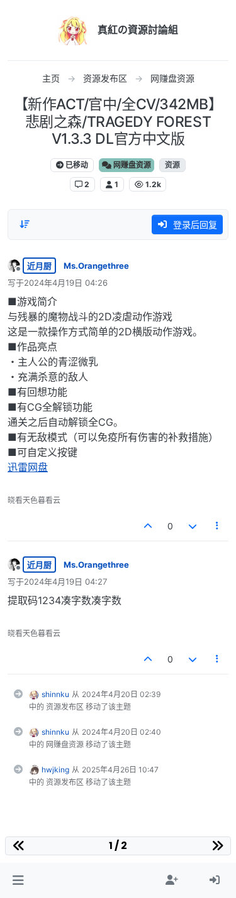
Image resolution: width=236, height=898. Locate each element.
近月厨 (39, 266)
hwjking (55, 769)
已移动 (76, 165)
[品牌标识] (73, 30)
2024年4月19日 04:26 (66, 283)
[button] (18, 880)
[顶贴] (148, 526)
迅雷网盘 (28, 467)
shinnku (55, 694)
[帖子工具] (217, 526)
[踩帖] (192, 526)
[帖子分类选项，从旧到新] (24, 224)
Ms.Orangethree (96, 266)
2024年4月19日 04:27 (65, 581)
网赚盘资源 (131, 165)
